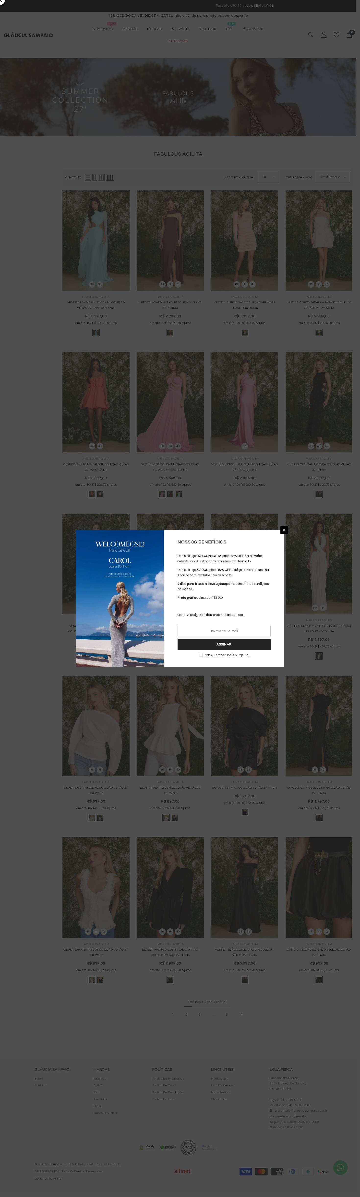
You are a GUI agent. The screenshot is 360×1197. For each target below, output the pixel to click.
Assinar (224, 644)
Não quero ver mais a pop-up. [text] (226, 655)
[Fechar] (284, 530)
